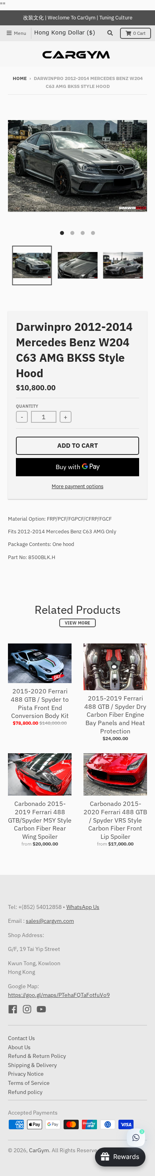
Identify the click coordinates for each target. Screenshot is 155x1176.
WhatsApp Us (82, 907)
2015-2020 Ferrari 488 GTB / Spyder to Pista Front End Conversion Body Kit (40, 703)
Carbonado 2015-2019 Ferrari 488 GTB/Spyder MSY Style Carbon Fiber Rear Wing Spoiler (40, 820)
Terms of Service (29, 1082)
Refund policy (25, 1092)
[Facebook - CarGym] (12, 1009)
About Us (19, 1047)
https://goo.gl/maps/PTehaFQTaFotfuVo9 (59, 994)
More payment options (77, 486)
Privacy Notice (26, 1073)
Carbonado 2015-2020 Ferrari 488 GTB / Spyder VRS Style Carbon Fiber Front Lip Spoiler (115, 820)
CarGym (39, 1150)
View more (77, 623)
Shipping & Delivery (32, 1065)
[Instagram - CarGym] (27, 1009)
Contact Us (21, 1038)
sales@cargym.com (50, 920)
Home (20, 78)
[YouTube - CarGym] (41, 1009)
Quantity (27, 406)
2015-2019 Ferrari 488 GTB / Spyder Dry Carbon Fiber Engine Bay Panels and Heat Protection (115, 714)
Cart (139, 33)
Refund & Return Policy (37, 1056)
